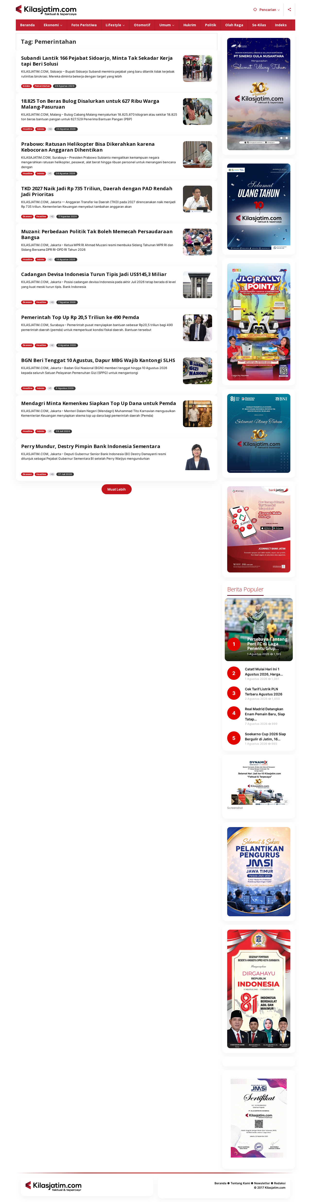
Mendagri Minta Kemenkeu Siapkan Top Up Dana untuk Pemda (98, 403)
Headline (27, 129)
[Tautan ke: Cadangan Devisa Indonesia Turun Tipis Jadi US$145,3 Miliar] (197, 284)
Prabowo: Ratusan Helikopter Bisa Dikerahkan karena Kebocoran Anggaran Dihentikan (88, 147)
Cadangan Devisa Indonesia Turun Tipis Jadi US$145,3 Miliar (94, 274)
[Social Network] (289, 10)
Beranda (220, 1183)
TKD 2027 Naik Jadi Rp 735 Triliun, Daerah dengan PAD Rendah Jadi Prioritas (96, 191)
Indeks (26, 86)
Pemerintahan (42, 86)
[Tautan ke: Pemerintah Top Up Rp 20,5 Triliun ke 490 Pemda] (197, 327)
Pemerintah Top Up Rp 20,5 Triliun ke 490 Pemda (80, 317)
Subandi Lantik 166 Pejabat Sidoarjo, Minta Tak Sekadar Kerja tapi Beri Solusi (97, 61)
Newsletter (262, 1183)
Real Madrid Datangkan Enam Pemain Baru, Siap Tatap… (265, 714)
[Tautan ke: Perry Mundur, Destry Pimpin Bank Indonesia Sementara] (197, 456)
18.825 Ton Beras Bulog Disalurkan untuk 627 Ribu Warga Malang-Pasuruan (90, 104)
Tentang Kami (240, 1183)
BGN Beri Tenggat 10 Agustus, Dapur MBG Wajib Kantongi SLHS (98, 360)
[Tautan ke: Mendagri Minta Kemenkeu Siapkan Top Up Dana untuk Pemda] (197, 413)
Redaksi (279, 1183)
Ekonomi (27, 216)
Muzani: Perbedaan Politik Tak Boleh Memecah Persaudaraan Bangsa (97, 234)
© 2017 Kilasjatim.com (269, 1187)
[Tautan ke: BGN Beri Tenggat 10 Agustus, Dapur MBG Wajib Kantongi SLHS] (197, 370)
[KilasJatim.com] (46, 10)
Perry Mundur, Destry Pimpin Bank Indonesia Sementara (90, 446)
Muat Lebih (116, 489)
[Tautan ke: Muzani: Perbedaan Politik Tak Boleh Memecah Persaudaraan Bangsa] (197, 242)
